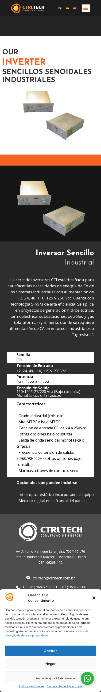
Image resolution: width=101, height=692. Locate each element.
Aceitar (50, 651)
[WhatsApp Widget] (87, 678)
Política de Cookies (31, 686)
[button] (94, 598)
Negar (50, 664)
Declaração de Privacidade (64, 686)
